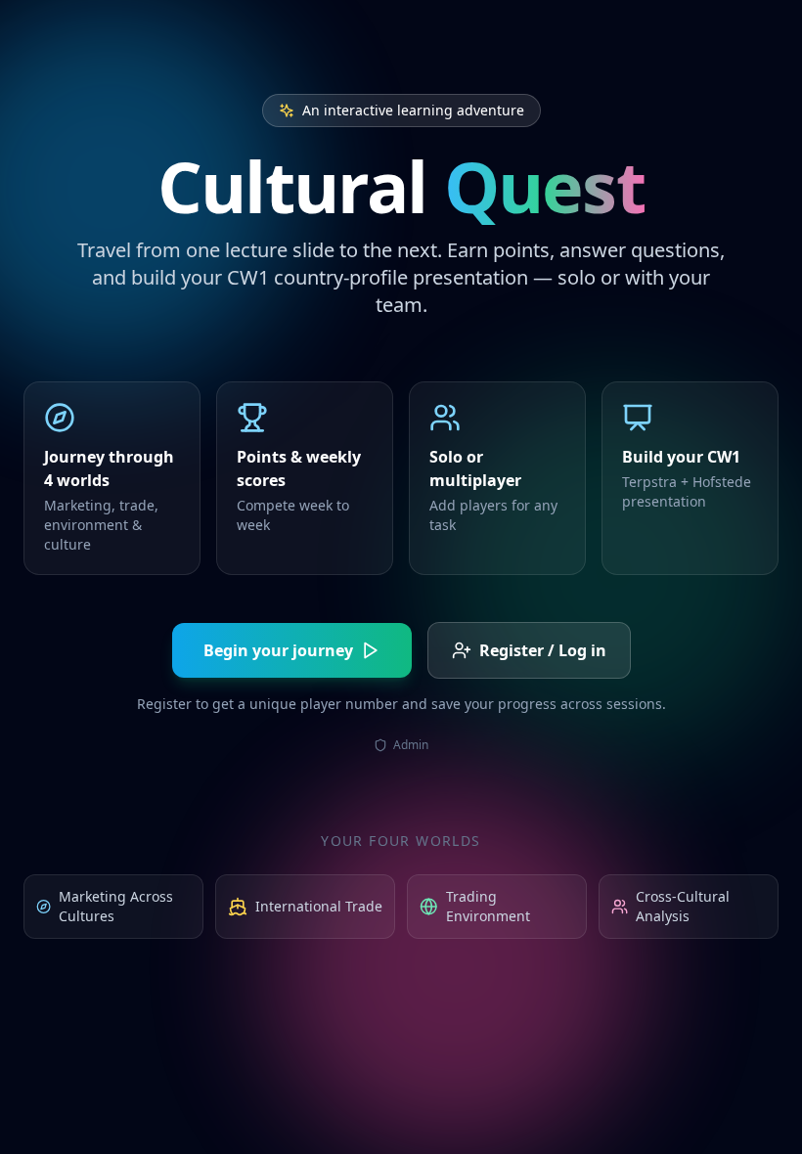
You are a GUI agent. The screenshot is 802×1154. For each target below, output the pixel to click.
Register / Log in (542, 650)
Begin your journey (278, 650)
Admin (410, 745)
